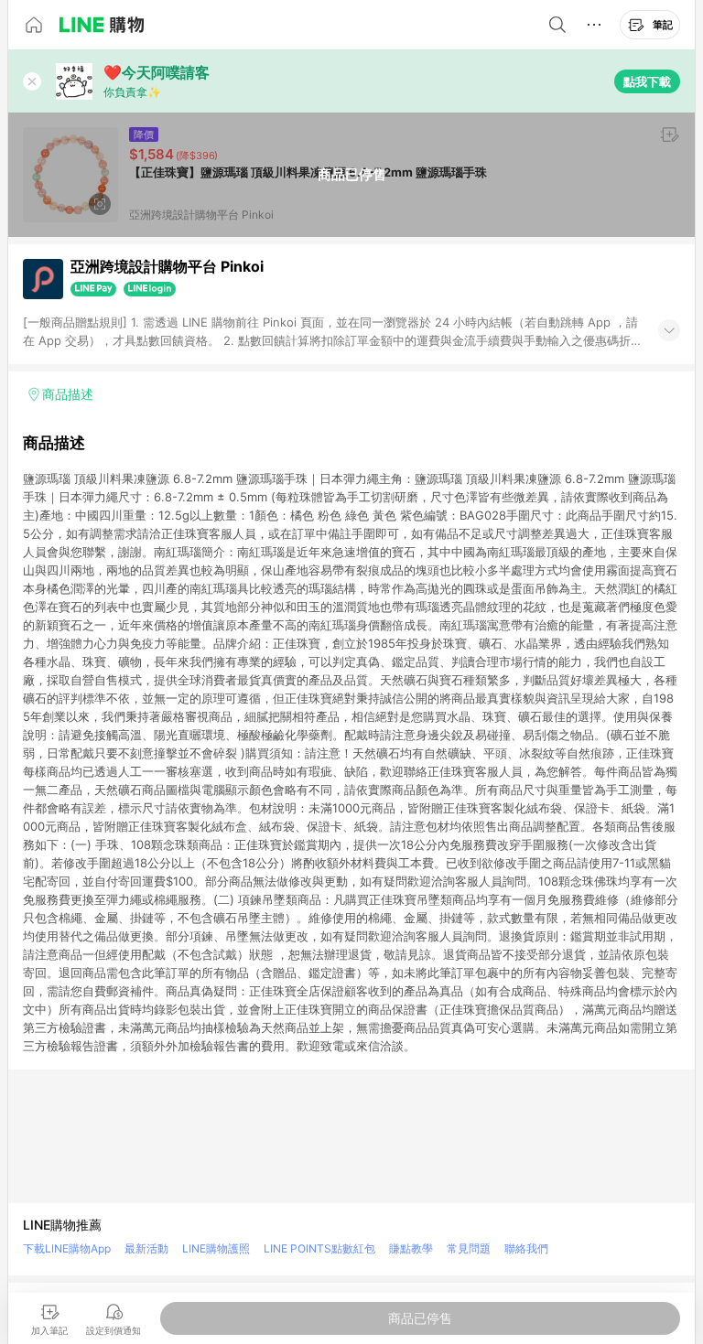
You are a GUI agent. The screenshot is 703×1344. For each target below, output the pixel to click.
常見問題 (469, 1248)
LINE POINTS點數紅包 (319, 1248)
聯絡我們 (526, 1248)
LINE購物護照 (216, 1248)
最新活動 (146, 1248)
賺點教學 (411, 1248)
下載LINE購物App (67, 1248)
